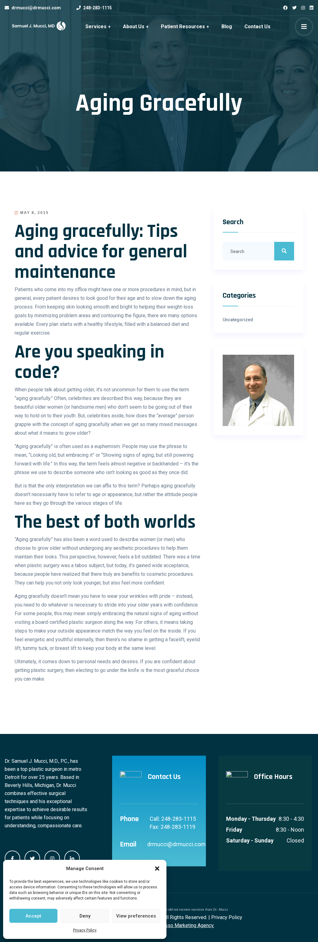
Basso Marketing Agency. (186, 925)
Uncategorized (238, 320)
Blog (226, 26)
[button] (157, 868)
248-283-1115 (97, 7)
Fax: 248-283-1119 (172, 827)
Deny (85, 916)
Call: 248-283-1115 (173, 818)
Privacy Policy (85, 930)
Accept (33, 916)
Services (96, 26)
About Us (133, 26)
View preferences (136, 916)
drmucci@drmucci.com (36, 7)
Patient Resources (183, 26)
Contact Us (257, 26)
